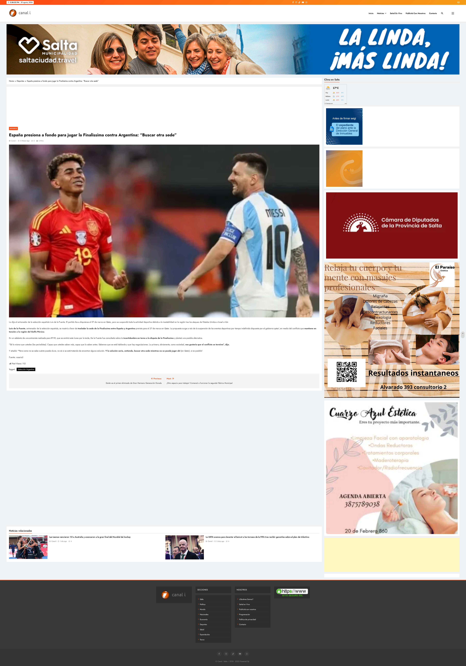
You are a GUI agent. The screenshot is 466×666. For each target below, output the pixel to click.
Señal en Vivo (396, 13)
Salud (202, 629)
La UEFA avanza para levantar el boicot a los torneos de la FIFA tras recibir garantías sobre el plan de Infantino (257, 537)
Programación (244, 614)
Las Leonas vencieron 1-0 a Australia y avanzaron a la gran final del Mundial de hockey (89, 537)
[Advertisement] (164, 107)
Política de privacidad (247, 619)
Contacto (433, 13)
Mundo (202, 609)
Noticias (380, 13)
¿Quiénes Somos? (246, 599)
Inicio (371, 13)
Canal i (13, 140)
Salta (201, 599)
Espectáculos (205, 634)
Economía (203, 619)
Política (202, 604)
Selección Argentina (26, 369)
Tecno (202, 639)
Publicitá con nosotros (415, 13)
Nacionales (204, 614)
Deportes (13, 128)
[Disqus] (164, 424)
